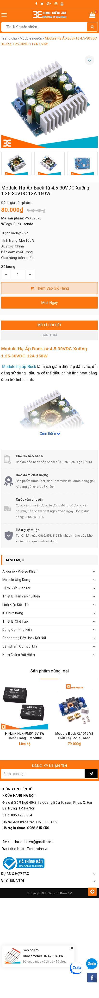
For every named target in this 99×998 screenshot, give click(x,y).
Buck (17, 224)
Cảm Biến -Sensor (16, 588)
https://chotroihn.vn (32, 849)
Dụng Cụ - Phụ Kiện (17, 629)
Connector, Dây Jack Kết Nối (24, 638)
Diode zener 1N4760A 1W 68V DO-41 (52, 956)
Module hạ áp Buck (18, 367)
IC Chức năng (12, 613)
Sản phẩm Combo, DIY (19, 646)
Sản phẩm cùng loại (49, 670)
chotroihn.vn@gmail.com (33, 842)
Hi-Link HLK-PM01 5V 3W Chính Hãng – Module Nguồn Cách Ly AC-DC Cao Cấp (24, 736)
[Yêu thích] (89, 60)
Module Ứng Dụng (16, 580)
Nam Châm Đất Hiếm (18, 655)
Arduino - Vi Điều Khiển (19, 571)
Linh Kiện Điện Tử (15, 605)
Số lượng (8, 267)
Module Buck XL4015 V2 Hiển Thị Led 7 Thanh (74, 736)
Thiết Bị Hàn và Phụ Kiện (21, 596)
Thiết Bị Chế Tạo (15, 621)
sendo (28, 224)
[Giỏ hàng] (92, 16)
